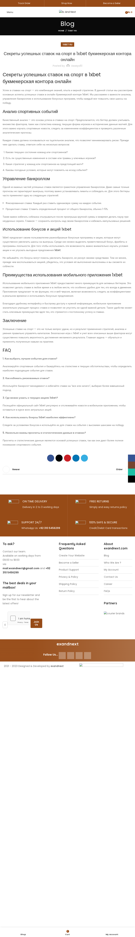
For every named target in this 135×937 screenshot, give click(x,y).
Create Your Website (72, 555)
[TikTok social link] (87, 655)
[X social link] (59, 458)
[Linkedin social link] (75, 458)
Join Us (36, 623)
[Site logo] (67, 12)
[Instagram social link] (70, 655)
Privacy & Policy (68, 577)
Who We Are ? (112, 562)
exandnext (57, 666)
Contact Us (111, 577)
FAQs (107, 591)
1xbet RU (72, 30)
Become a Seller (111, 3)
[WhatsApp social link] (79, 655)
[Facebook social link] (50, 458)
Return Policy (67, 591)
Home (61, 30)
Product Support (69, 569)
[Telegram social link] (84, 458)
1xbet (57, 250)
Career (108, 584)
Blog (106, 555)
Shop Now (66, 3)
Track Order (24, 3)
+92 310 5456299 (49, 528)
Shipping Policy (68, 584)
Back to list (67, 469)
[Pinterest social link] (67, 458)
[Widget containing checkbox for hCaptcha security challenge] (19, 618)
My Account (111, 569)
